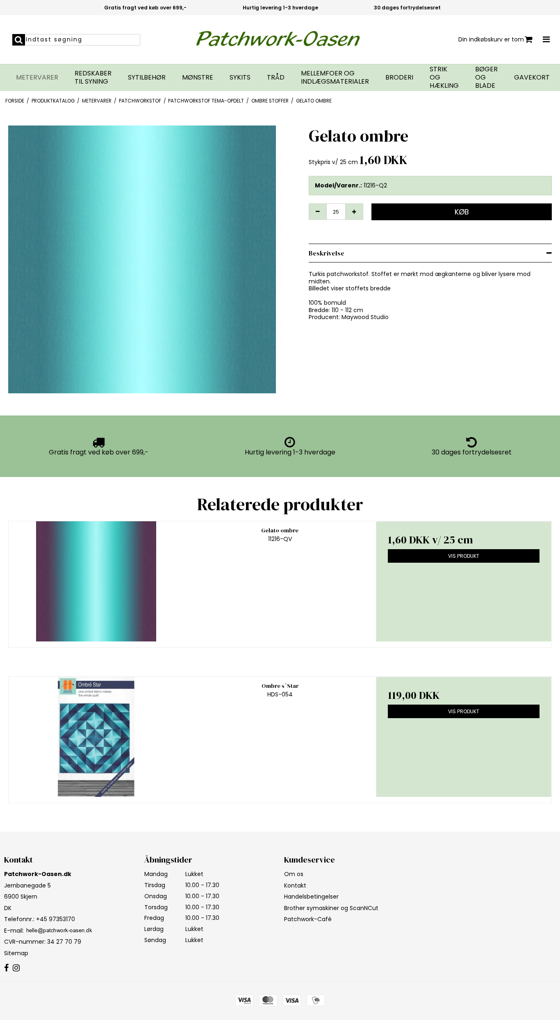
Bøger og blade (486, 77)
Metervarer (37, 77)
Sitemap (16, 953)
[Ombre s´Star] (96, 737)
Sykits (240, 77)
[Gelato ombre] (96, 581)
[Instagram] (16, 968)
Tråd (276, 77)
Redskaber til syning (93, 77)
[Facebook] (6, 968)
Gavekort (532, 77)
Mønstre (197, 77)
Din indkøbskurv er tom (491, 39)
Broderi (399, 77)
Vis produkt (463, 555)
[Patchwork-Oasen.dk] (280, 39)
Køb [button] (462, 212)
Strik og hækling (444, 77)
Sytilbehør (147, 77)
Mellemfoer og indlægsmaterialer (335, 77)
